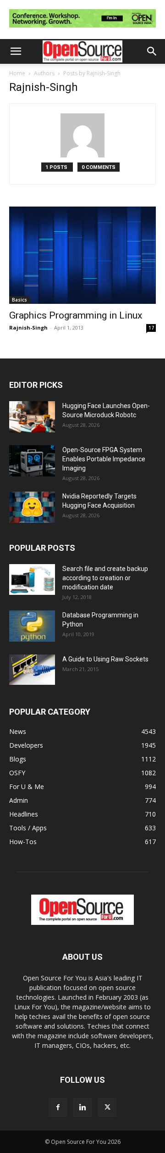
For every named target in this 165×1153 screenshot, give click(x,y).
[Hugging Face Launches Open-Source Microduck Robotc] (32, 417)
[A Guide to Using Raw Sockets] (32, 670)
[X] (107, 1107)
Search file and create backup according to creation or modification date (105, 578)
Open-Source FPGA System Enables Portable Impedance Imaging (103, 459)
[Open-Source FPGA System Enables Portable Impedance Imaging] (32, 461)
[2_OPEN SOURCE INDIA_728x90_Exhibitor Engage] (82, 29)
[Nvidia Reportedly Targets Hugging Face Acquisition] (32, 507)
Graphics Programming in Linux (75, 315)
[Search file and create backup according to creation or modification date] (32, 579)
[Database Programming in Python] (32, 626)
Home (17, 73)
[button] (15, 51)
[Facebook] (58, 1107)
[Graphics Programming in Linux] (82, 255)
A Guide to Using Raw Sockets (105, 659)
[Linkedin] (82, 1107)
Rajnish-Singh (28, 327)
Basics (19, 300)
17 (151, 328)
